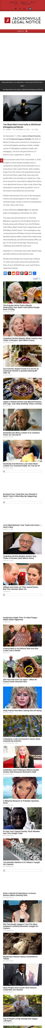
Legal (36, 129)
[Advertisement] (22, 56)
